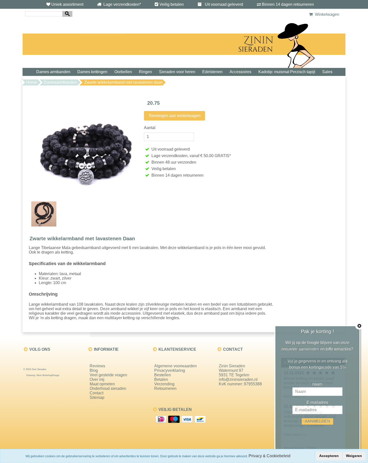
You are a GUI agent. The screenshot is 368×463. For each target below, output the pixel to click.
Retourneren (165, 388)
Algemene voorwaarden (175, 366)
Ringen (145, 72)
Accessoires (240, 72)
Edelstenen (212, 72)
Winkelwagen (326, 14)
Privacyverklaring (169, 370)
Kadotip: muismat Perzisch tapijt (286, 72)
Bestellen (162, 375)
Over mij (97, 379)
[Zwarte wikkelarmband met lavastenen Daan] (85, 147)
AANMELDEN (317, 421)
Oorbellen (123, 72)
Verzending (164, 384)
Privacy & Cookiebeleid (269, 456)
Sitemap (97, 397)
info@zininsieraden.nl (238, 379)
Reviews (97, 366)
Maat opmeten (102, 384)
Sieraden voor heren (177, 72)
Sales (327, 72)
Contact (96, 393)
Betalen (161, 379)
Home (31, 82)
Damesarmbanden (60, 82)
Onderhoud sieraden (108, 388)
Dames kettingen (92, 72)
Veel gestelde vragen (108, 375)
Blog (94, 370)
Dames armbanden (53, 72)
